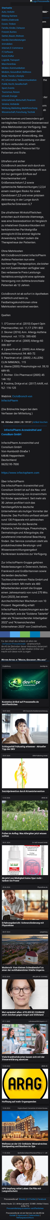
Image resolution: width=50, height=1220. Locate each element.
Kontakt (12, 1215)
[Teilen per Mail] (45, 634)
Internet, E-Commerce (12, 48)
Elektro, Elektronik (10, 20)
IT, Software (7, 52)
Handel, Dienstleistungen (14, 40)
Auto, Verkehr (8, 12)
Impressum (22, 1215)
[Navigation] (2, 3)
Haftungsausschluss (25, 1217)
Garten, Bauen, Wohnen (13, 36)
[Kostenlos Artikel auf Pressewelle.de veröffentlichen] (25, 699)
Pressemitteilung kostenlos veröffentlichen (25, 1208)
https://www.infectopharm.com (20, 472)
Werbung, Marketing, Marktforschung (19, 108)
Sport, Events (8, 88)
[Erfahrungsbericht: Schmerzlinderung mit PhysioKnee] (25, 920)
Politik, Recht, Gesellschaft (14, 84)
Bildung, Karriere (9, 16)
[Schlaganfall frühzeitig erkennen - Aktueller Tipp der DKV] (25, 744)
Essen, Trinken (9, 24)
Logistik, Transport (10, 60)
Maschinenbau (9, 64)
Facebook (42, 1199)
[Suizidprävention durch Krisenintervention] (25, 788)
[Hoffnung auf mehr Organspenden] (25, 1099)
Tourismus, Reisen (11, 92)
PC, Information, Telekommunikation (19, 80)
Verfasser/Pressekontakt (14, 643)
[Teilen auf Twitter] (15, 634)
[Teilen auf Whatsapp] (25, 634)
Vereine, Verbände (10, 104)
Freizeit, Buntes (9, 32)
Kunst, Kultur (8, 56)
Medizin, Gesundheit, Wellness (16, 72)
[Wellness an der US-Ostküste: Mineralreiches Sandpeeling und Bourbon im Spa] (25, 1141)
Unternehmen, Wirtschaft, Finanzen (19, 100)
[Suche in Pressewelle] (7, 3)
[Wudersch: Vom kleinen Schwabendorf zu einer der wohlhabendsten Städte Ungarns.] (25, 965)
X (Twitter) (31, 1199)
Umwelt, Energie (9, 96)
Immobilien (7, 44)
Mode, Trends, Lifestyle (13, 76)
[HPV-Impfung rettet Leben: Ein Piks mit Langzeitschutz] (25, 1186)
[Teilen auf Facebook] (5, 634)
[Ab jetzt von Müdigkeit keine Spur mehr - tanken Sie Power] (25, 875)
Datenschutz (34, 1215)
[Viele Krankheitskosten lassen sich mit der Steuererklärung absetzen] (25, 1054)
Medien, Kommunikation (13, 68)
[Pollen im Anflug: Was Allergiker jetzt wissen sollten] (25, 831)
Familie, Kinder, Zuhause (13, 28)
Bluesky (22, 1199)
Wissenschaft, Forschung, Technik (18, 112)
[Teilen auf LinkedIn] (35, 634)
